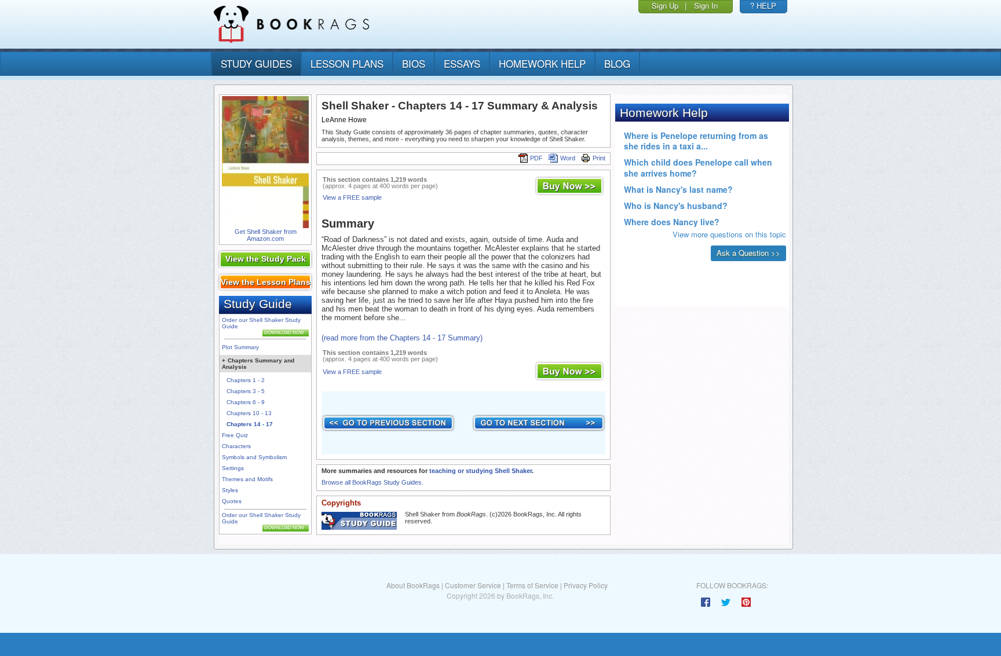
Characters (236, 446)
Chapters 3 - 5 (245, 391)
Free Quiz (235, 435)
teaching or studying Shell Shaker (480, 470)
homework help (542, 63)
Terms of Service (532, 585)
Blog (617, 63)
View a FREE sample (352, 197)
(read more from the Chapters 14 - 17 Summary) (402, 338)
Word (567, 158)
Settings (233, 468)
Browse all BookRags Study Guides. (372, 482)
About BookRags (413, 585)
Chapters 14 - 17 (249, 424)
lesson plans (346, 63)
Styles (230, 490)
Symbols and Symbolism (254, 457)
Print (599, 158)
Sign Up (665, 5)
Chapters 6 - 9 (245, 402)
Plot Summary (240, 347)
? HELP (763, 5)
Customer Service (473, 585)
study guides (256, 63)
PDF (536, 158)
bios (413, 63)
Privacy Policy (586, 585)
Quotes (232, 501)
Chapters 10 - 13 (249, 413)
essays (462, 63)
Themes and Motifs (247, 479)
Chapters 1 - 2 (245, 380)
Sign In (706, 5)
